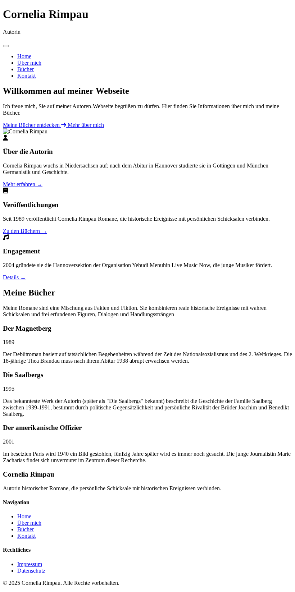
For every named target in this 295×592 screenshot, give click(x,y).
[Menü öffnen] (6, 46)
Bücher (25, 69)
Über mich (29, 63)
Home (24, 56)
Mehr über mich (86, 125)
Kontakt (26, 76)
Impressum (29, 564)
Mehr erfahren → (22, 184)
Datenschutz (31, 571)
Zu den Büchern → (25, 231)
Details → (14, 277)
